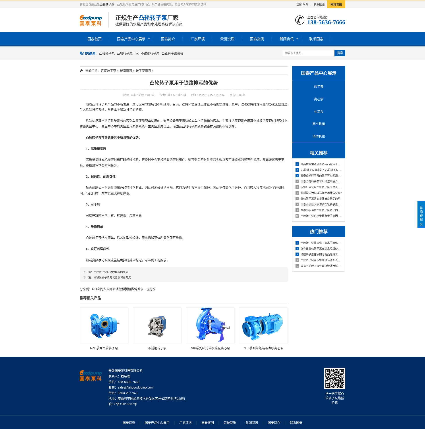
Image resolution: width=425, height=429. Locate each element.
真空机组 (319, 123)
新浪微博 (118, 289)
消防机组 (319, 136)
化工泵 (318, 111)
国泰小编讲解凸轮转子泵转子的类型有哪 (319, 210)
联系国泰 (319, 4)
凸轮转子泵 (107, 4)
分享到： (86, 289)
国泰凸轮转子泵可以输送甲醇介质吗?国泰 (319, 181)
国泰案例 (257, 38)
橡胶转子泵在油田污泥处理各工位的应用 (319, 254)
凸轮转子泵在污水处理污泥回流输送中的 (319, 260)
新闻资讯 (287, 38)
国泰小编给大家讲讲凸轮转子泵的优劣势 (319, 204)
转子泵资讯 (143, 70)
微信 (140, 289)
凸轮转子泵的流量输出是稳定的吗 (318, 198)
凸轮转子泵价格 (172, 53)
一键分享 (149, 289)
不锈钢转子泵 (150, 53)
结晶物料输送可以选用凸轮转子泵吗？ (319, 164)
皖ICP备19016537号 (122, 404)
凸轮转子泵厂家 (128, 53)
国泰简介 (302, 4)
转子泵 (318, 86)
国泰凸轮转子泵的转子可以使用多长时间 (319, 175)
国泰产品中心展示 (131, 38)
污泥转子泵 (108, 70)
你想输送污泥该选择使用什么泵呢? (319, 193)
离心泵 (318, 99)
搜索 (340, 53)
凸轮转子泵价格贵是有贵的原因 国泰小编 (319, 216)
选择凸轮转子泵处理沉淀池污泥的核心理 (319, 266)
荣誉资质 (227, 38)
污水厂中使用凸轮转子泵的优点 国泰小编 (319, 187)
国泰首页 (94, 38)
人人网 (107, 289)
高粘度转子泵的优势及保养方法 (112, 277)
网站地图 (336, 4)
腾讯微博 (131, 289)
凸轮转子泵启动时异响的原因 (111, 272)
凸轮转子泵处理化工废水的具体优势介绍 (319, 243)
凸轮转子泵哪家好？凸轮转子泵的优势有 (319, 170)
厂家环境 (198, 38)
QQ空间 (97, 289)
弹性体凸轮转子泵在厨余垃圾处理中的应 (319, 248)
